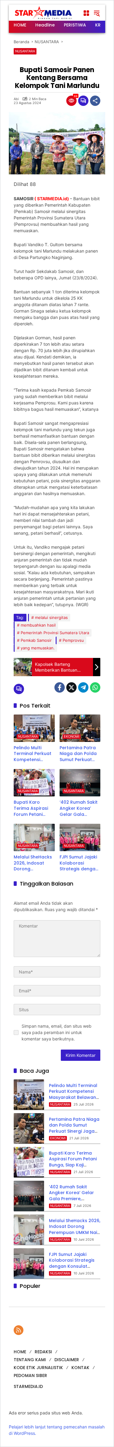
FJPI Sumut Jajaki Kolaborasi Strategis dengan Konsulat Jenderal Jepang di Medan (80, 863)
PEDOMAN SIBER (30, 1375)
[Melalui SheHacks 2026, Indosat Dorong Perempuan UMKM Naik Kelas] (34, 837)
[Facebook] (59, 687)
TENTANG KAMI (30, 1360)
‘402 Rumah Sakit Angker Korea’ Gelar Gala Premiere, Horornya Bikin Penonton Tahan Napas (79, 808)
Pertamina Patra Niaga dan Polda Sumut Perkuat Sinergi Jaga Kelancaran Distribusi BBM (78, 754)
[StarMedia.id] (44, 12)
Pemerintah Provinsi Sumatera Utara (55, 632)
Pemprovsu (73, 640)
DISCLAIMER (66, 1360)
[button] (96, 13)
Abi (16, 99)
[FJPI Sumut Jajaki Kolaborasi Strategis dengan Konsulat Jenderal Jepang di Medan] (80, 837)
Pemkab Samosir (36, 640)
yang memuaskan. (38, 647)
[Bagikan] (95, 101)
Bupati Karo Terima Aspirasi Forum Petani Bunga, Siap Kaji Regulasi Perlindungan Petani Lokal (31, 808)
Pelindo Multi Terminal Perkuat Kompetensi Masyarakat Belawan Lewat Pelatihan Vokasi (32, 754)
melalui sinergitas (51, 617)
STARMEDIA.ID (28, 1386)
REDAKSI (43, 1352)
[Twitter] (71, 687)
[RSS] (18, 1330)
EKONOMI (71, 736)
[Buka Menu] (86, 13)
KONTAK (80, 1368)
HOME (20, 1352)
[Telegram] (83, 687)
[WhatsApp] (95, 687)
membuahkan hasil (38, 625)
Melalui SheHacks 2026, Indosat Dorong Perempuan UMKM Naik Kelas (34, 863)
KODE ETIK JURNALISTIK (38, 1368)
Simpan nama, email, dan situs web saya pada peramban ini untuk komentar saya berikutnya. (57, 1032)
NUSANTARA (25, 51)
